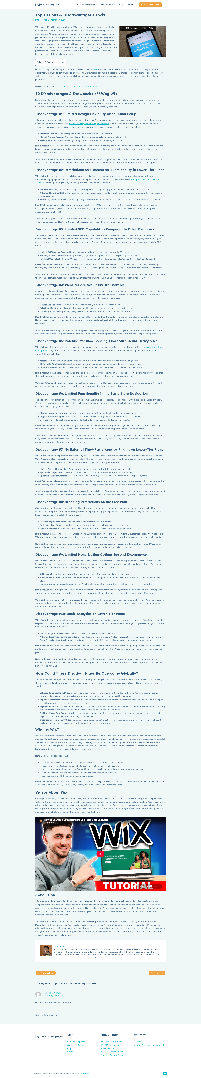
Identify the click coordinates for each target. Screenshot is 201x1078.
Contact (130, 4)
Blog (121, 4)
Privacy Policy (107, 1048)
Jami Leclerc (85, 1073)
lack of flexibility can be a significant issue (89, 123)
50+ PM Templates (86, 4)
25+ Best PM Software (111, 1041)
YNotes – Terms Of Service (114, 1051)
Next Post (157, 973)
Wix (96, 69)
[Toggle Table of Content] (61, 62)
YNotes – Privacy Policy (112, 1055)
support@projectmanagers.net (149, 1045)
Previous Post (46, 973)
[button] (150, 4)
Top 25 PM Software (87, 86)
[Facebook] (165, 1073)
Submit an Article (107, 4)
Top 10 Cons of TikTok (65, 86)
